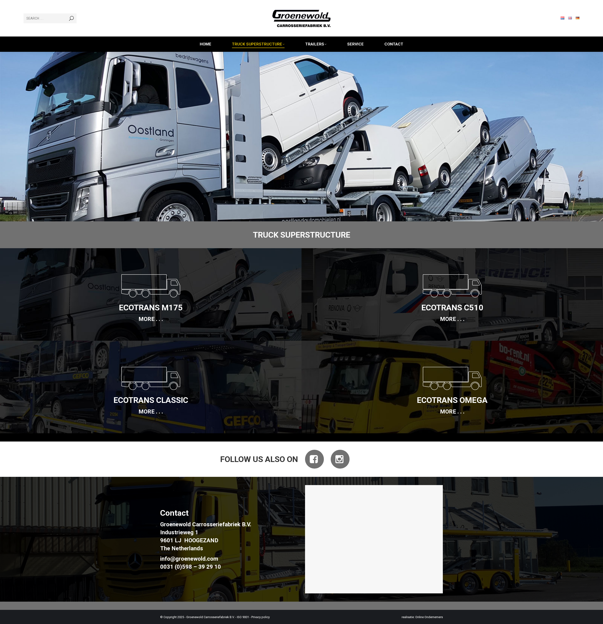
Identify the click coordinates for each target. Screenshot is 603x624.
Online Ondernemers (429, 617)
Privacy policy (260, 617)
